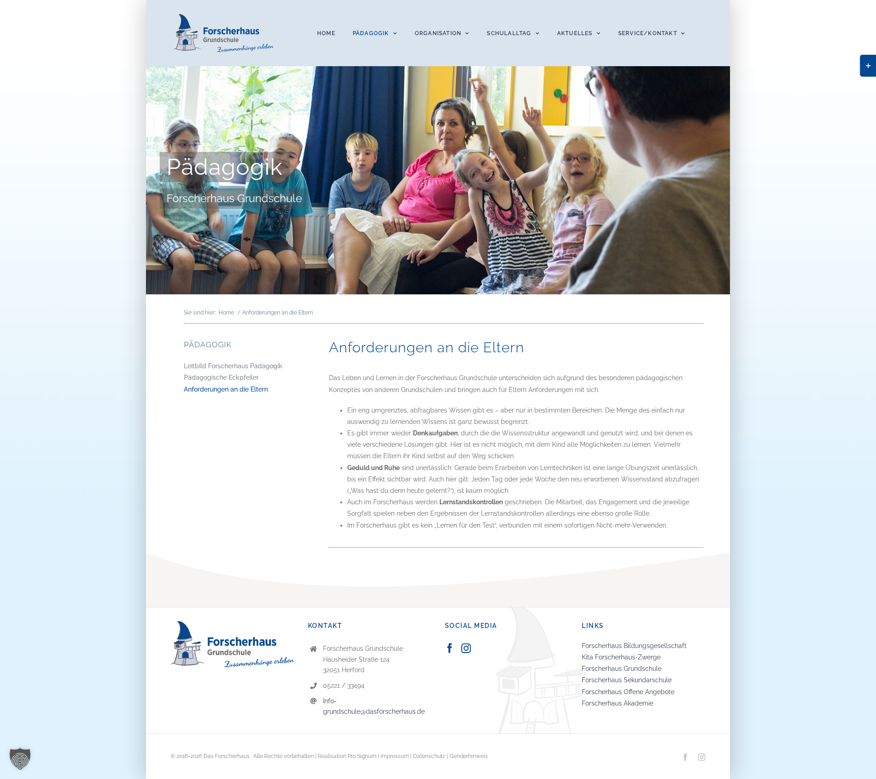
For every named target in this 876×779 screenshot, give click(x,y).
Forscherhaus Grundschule (622, 668)
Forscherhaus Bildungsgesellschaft (634, 645)
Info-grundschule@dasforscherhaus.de (374, 706)
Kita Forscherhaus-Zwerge (621, 657)
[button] (20, 759)
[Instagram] (466, 648)
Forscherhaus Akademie (617, 703)
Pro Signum (362, 756)
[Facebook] (449, 648)
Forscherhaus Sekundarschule (627, 680)
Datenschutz (429, 756)
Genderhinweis (468, 756)
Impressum (395, 756)
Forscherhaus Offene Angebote (628, 691)
